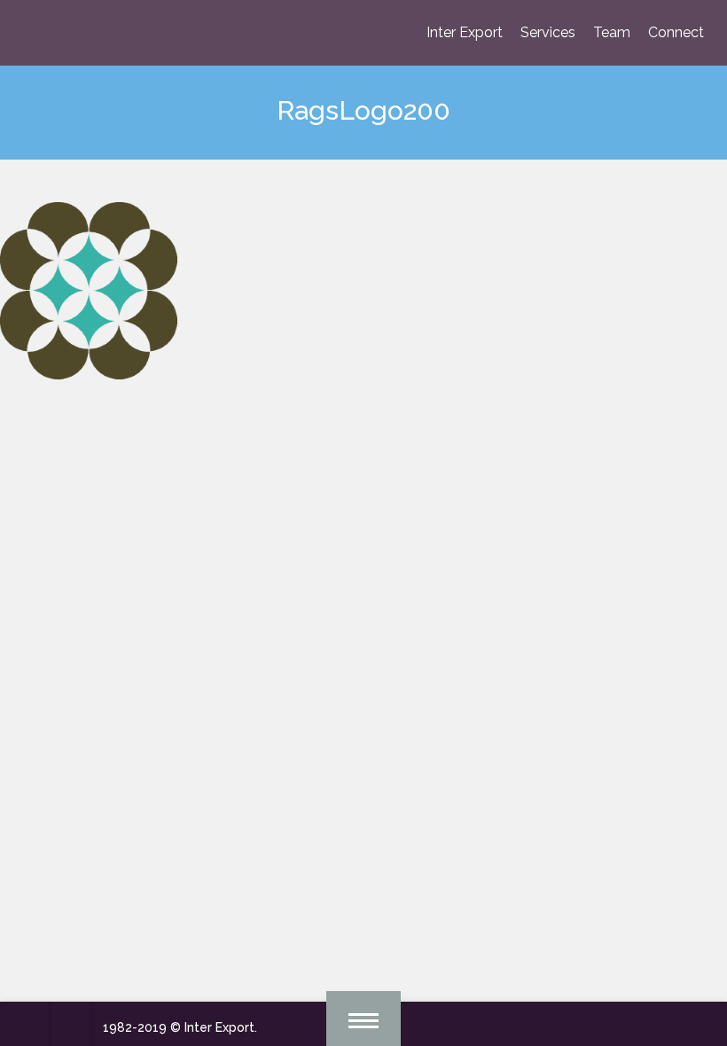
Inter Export (464, 32)
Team (611, 32)
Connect (676, 32)
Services (547, 32)
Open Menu (363, 1018)
